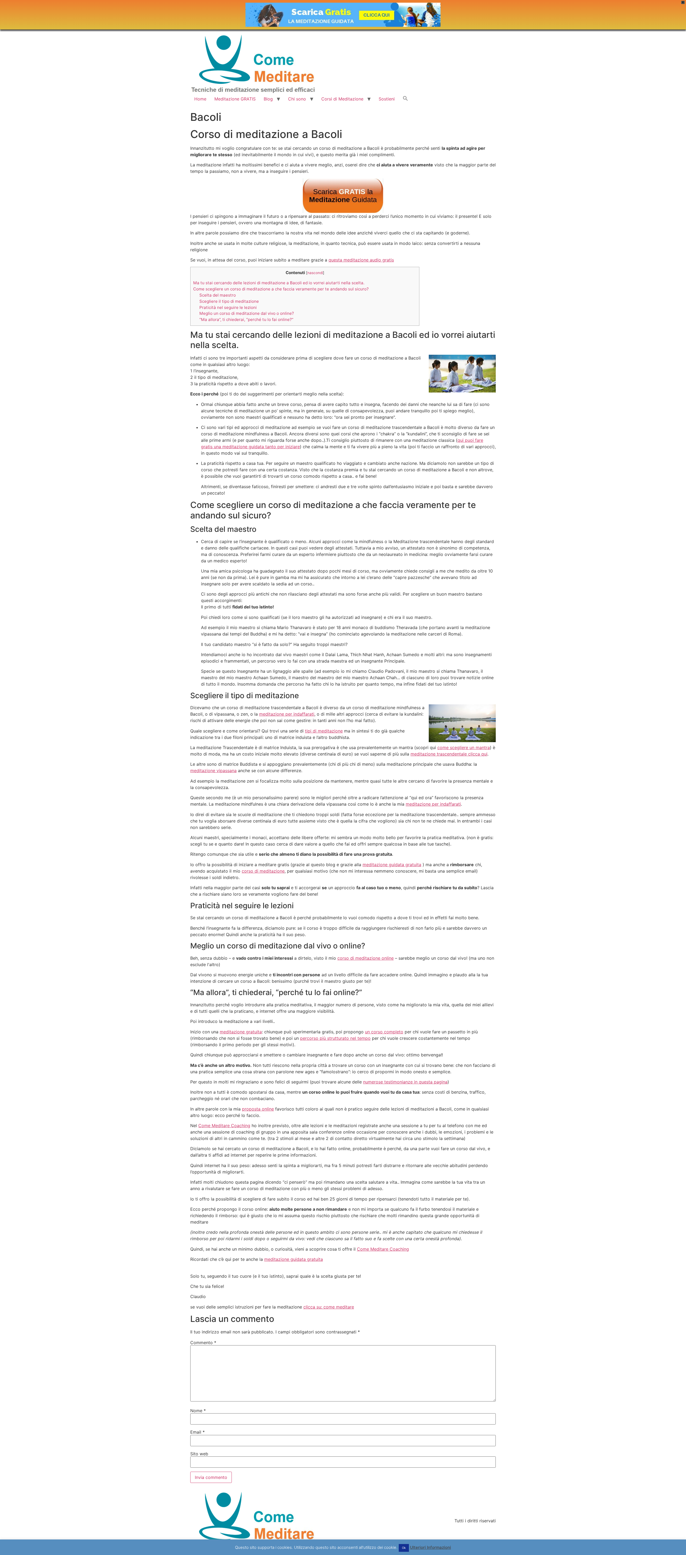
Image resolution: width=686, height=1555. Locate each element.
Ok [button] (404, 1548)
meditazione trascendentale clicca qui (449, 754)
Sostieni (387, 99)
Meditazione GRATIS (235, 99)
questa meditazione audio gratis (361, 260)
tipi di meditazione (324, 731)
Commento (203, 1342)
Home (200, 99)
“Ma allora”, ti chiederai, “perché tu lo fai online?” (246, 319)
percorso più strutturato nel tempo (335, 1038)
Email (197, 1432)
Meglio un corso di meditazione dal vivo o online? (246, 313)
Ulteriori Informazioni (430, 1547)
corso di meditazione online (365, 958)
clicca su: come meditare (328, 1307)
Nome (198, 1410)
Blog (268, 99)
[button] (405, 99)
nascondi (315, 273)
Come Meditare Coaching (224, 1125)
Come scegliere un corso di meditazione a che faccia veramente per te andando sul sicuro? (281, 288)
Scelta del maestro (217, 295)
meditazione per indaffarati (286, 714)
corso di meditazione (263, 871)
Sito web (199, 1454)
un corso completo (384, 1031)
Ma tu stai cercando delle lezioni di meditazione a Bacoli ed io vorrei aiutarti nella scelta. (278, 282)
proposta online (258, 1109)
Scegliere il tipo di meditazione (229, 301)
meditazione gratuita (241, 1031)
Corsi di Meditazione (342, 99)
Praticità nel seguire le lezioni (228, 307)
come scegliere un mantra (463, 747)
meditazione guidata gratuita (392, 864)
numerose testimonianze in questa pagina (405, 1082)
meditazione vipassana (213, 770)
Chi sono (297, 99)
